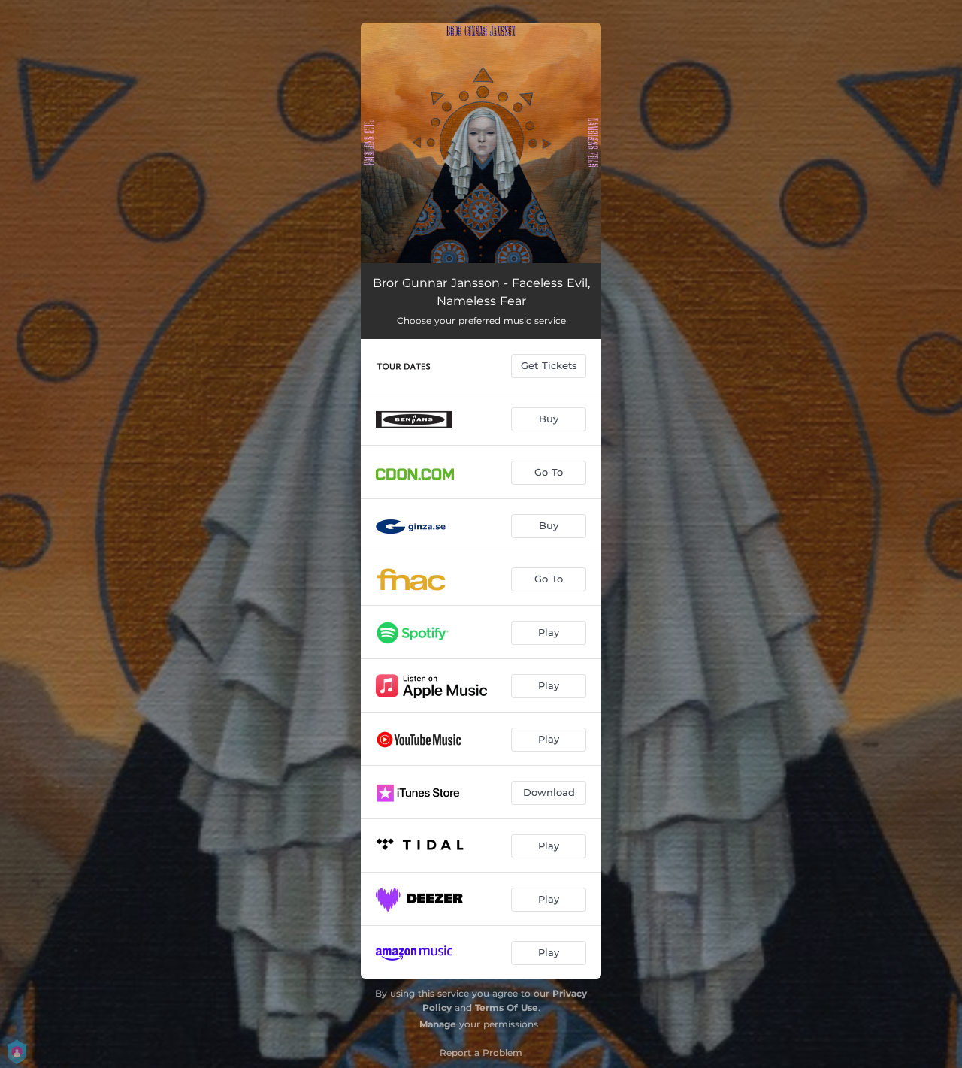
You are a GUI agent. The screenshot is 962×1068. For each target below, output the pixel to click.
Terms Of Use (506, 1007)
